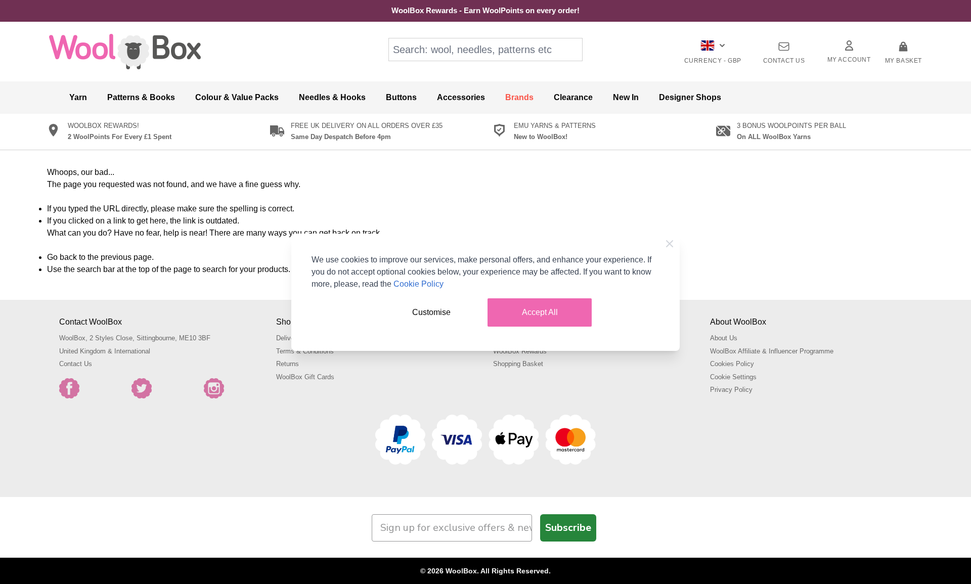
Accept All (540, 312)
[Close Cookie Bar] (670, 244)
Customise (431, 312)
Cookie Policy (418, 284)
